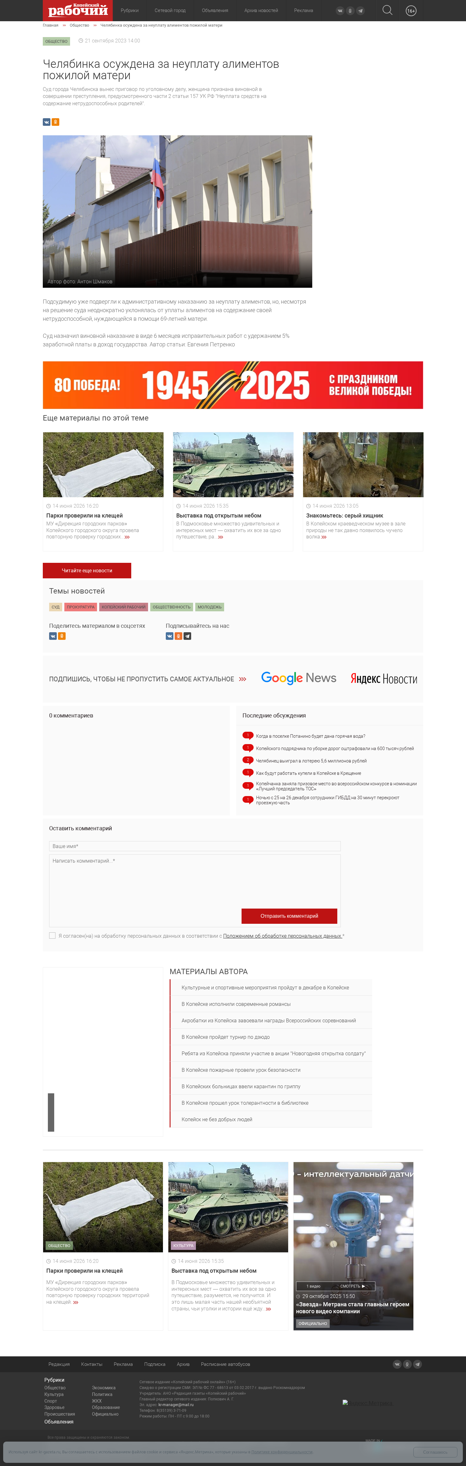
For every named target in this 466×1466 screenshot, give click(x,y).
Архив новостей (261, 10)
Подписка (154, 1364)
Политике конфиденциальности (282, 1452)
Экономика (104, 1387)
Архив (183, 1364)
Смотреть (350, 1286)
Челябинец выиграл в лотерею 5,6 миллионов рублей (311, 760)
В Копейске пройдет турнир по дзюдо (226, 1037)
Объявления (215, 10)
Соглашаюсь (435, 1452)
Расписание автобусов (225, 1364)
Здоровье (54, 1407)
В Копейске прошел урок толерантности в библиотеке (245, 1103)
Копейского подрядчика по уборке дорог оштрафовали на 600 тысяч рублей (335, 748)
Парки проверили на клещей (84, 515)
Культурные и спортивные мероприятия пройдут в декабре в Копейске (265, 988)
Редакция (59, 1364)
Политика (102, 1394)
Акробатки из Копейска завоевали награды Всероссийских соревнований (269, 1021)
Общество (55, 1387)
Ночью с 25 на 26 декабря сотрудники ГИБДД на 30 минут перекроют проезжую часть (327, 800)
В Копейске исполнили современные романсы (236, 1004)
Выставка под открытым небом (219, 515)
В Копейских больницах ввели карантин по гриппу (241, 1086)
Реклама (303, 10)
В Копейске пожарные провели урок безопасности (241, 1070)
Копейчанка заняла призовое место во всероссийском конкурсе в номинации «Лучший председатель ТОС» (336, 786)
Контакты (91, 1364)
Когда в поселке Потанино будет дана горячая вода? (310, 736)
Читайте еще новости (87, 571)
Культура (54, 1394)
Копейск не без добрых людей (217, 1119)
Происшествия (59, 1414)
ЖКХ (97, 1401)
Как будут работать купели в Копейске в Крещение (308, 773)
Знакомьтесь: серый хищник (344, 515)
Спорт (50, 1401)
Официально (105, 1414)
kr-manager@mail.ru (176, 1405)
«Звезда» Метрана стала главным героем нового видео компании (353, 1308)
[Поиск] (387, 10)
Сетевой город (170, 10)
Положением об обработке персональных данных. (282, 936)
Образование (106, 1407)
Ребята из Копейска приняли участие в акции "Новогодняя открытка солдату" (274, 1054)
